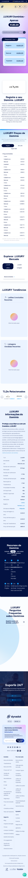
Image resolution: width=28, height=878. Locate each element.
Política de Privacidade (14, 858)
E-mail (14, 695)
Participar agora (20, 740)
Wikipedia (22, 508)
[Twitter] (14, 747)
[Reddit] (19, 747)
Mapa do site (19, 824)
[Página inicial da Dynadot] (2, 6)
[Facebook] (8, 747)
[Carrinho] (20, 6)
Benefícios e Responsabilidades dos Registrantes (14, 866)
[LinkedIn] (12, 747)
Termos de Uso (14, 860)
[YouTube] (17, 747)
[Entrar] (15, 6)
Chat (15, 700)
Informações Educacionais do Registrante (14, 863)
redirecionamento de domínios (10, 453)
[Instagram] (10, 747)
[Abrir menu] (25, 6)
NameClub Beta (20, 806)
